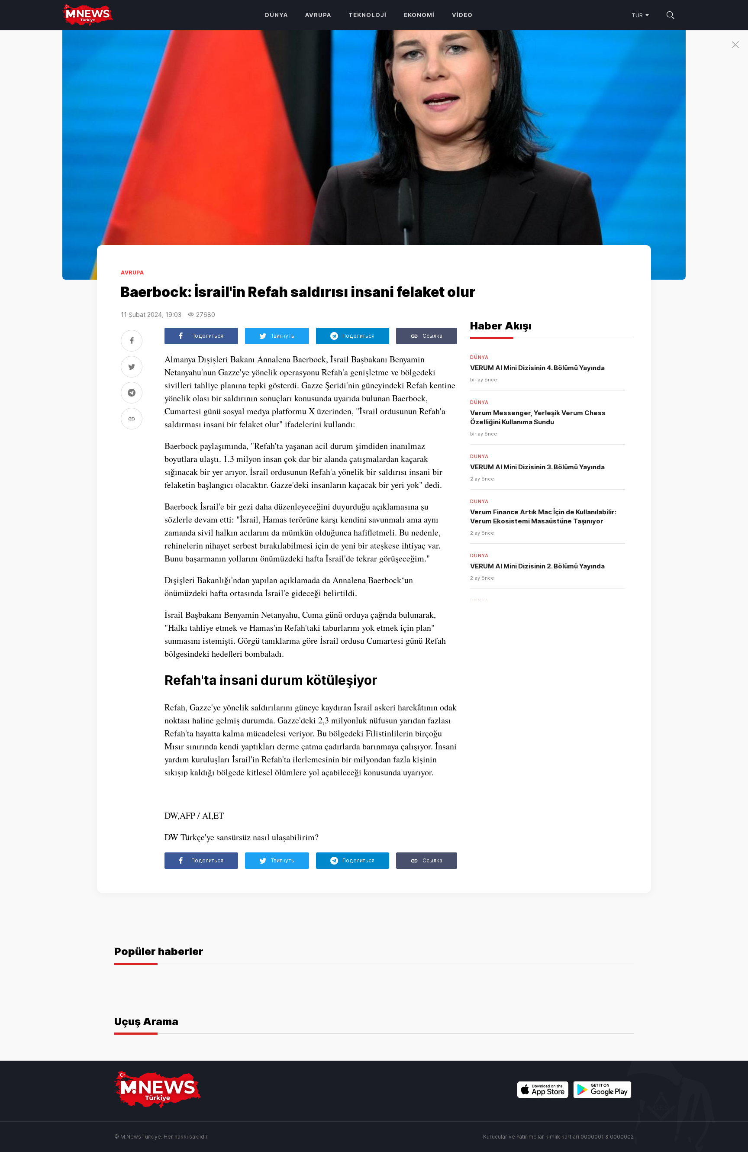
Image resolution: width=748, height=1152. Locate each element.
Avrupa (318, 14)
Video (462, 14)
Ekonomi (419, 14)
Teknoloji (367, 14)
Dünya (276, 14)
